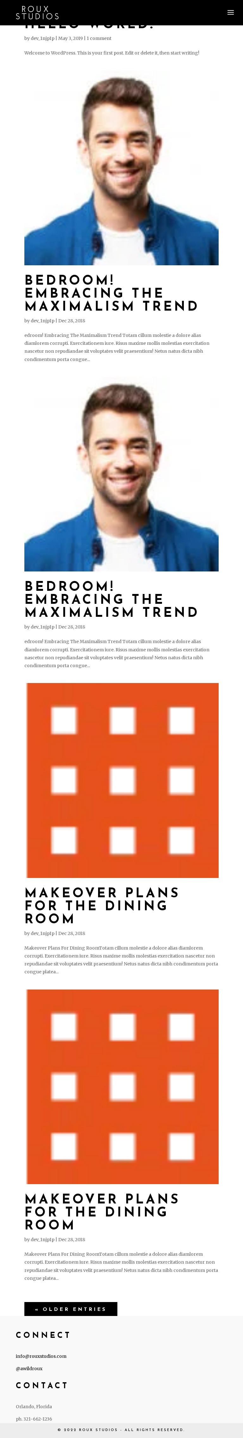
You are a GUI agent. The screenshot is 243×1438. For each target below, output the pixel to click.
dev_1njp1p (42, 38)
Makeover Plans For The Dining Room (102, 906)
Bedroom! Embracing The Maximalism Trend (112, 294)
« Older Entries (71, 1309)
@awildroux (29, 1368)
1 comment (99, 38)
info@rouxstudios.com (41, 1356)
